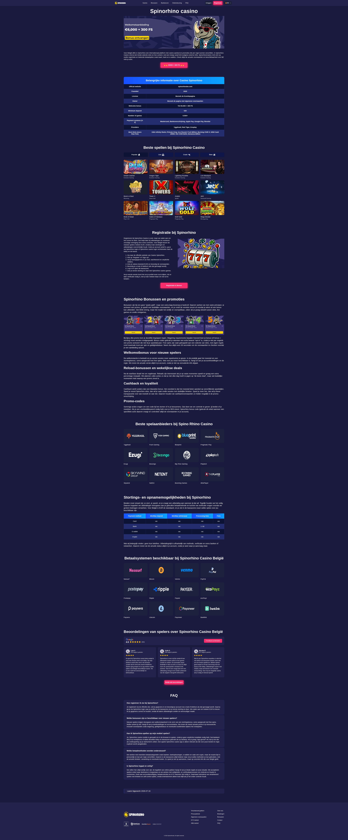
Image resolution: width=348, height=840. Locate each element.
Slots (211, 154)
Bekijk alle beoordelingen (174, 682)
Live (159, 154)
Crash (185, 154)
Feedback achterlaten (213, 641)
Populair (134, 154)
